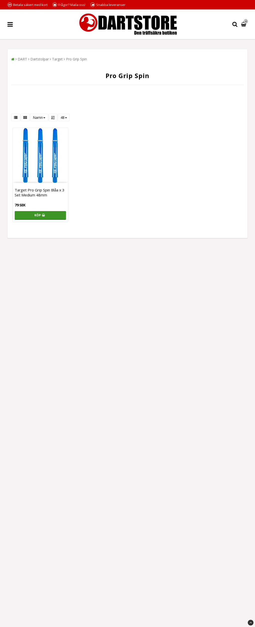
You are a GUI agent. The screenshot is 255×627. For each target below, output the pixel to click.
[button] (244, 24)
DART (22, 59)
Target (57, 59)
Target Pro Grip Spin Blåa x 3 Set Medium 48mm (39, 192)
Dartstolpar (39, 59)
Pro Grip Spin (76, 59)
